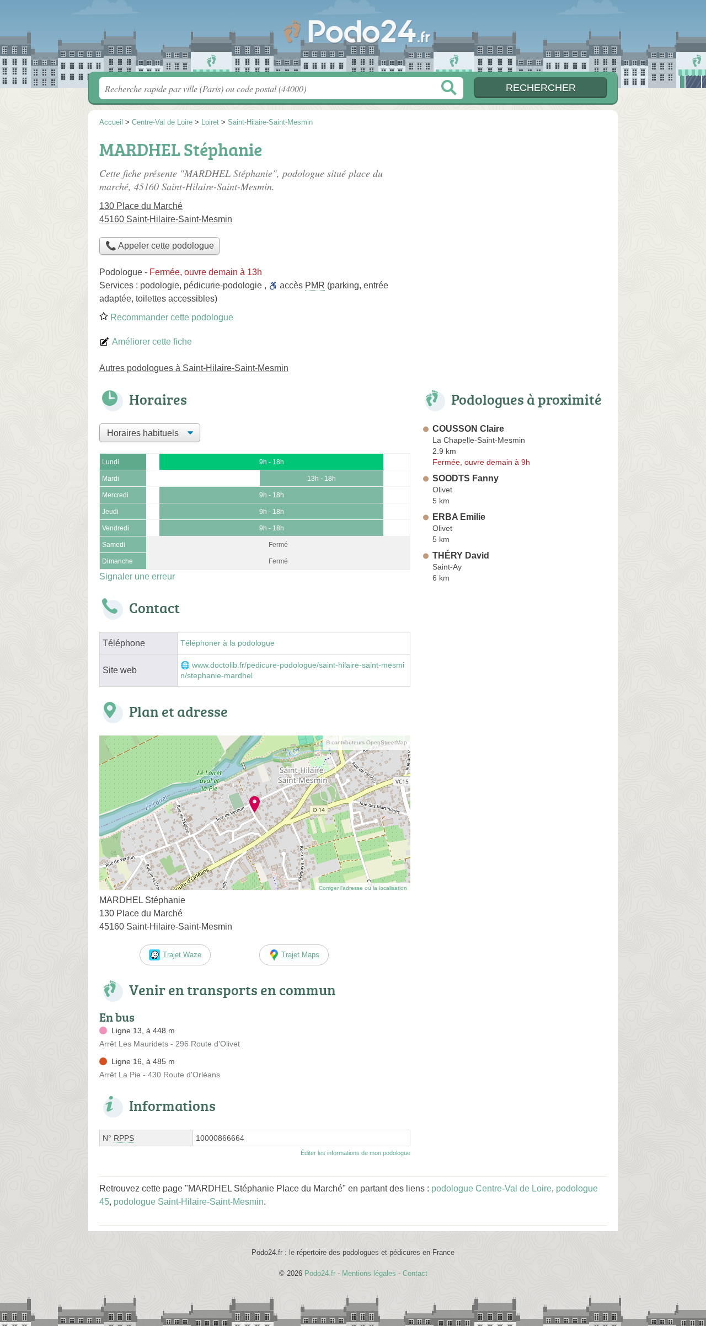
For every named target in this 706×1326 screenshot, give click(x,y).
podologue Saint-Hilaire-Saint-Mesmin (189, 1201)
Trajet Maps (300, 955)
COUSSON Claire (468, 428)
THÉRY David (460, 555)
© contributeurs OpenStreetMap (366, 742)
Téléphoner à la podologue (227, 643)
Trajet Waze (182, 955)
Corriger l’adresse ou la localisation (363, 888)
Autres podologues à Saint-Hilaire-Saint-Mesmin (193, 368)
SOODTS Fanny (465, 478)
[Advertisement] (514, 213)
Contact (415, 1273)
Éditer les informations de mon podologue (355, 1153)
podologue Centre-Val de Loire (491, 1188)
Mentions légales (369, 1273)
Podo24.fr (353, 39)
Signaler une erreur (137, 576)
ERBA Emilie (458, 517)
